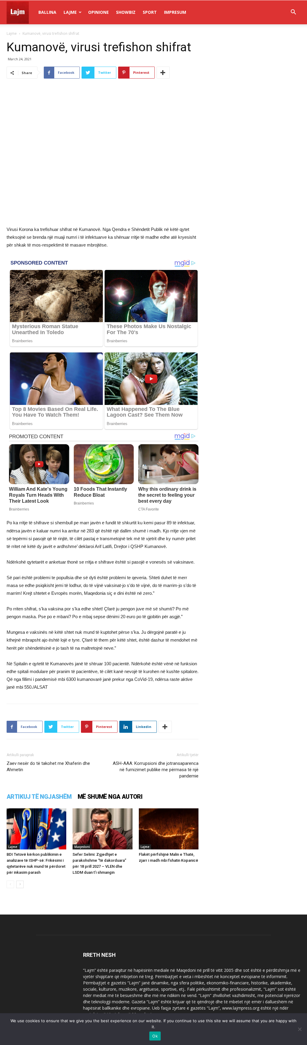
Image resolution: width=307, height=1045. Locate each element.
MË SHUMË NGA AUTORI (110, 796)
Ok (155, 1036)
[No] (300, 1029)
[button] (293, 13)
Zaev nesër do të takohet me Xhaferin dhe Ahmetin (48, 766)
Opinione (98, 12)
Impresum (175, 12)
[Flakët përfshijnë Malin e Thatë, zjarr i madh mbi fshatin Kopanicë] (168, 828)
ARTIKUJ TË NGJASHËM (39, 796)
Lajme (70, 12)
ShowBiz (126, 12)
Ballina (47, 12)
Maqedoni (82, 847)
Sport (150, 12)
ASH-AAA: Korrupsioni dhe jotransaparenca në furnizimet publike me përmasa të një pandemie (155, 770)
